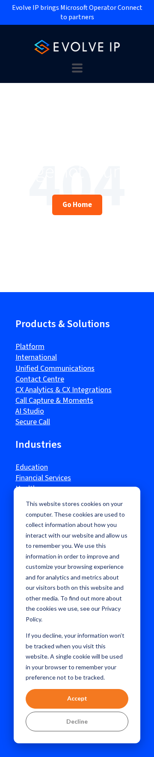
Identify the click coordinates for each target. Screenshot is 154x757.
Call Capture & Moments (54, 400)
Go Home (77, 204)
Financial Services (43, 478)
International (36, 357)
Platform (29, 346)
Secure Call (32, 422)
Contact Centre (39, 379)
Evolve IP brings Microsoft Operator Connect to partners (77, 12)
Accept (77, 698)
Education (31, 467)
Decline (77, 721)
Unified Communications (55, 368)
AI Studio (29, 411)
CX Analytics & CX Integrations (63, 389)
